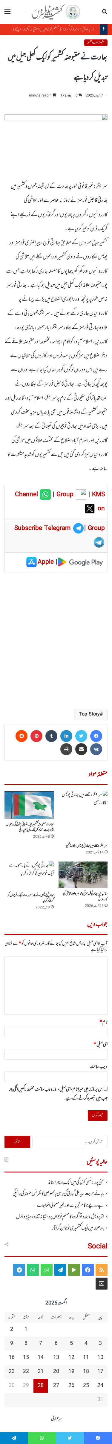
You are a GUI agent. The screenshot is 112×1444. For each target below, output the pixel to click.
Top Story (89, 714)
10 (100, 1357)
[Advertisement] (56, 640)
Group (63, 494)
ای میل (101, 1044)
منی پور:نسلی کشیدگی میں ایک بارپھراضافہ (76, 1182)
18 (86, 1371)
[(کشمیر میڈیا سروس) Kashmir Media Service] (56, 12)
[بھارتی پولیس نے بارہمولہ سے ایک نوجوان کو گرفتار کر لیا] (29, 876)
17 (100, 1371)
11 (86, 1357)
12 (71, 1357)
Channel (27, 494)
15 (26, 1357)
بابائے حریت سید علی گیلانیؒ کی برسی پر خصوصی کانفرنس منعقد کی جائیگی (58, 1194)
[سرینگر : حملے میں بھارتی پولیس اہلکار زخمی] (83, 815)
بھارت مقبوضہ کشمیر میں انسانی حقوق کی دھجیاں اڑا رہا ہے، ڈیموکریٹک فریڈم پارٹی (30, 827)
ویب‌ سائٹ (99, 1067)
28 (41, 1385)
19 (71, 1371)
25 (86, 1385)
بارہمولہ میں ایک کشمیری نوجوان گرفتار (78, 1228)
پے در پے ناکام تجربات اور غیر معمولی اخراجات (70, 1205)
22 (26, 1371)
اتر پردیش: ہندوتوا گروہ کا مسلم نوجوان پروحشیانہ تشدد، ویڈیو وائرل (52, 29)
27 (56, 1385)
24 (100, 1385)
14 (41, 1357)
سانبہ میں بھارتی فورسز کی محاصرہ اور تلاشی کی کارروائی (85, 896)
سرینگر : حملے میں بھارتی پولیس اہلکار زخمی (87, 846)
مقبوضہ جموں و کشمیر (96, 42)
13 (56, 1357)
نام (104, 1022)
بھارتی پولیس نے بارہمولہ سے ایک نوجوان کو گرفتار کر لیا (30, 898)
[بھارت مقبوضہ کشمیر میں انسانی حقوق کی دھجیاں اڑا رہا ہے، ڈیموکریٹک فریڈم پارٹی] (29, 805)
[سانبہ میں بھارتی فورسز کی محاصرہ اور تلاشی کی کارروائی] (83, 875)
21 (41, 1371)
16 (12, 1357)
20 (56, 1371)
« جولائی (56, 1418)
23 (12, 1371)
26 (71, 1385)
